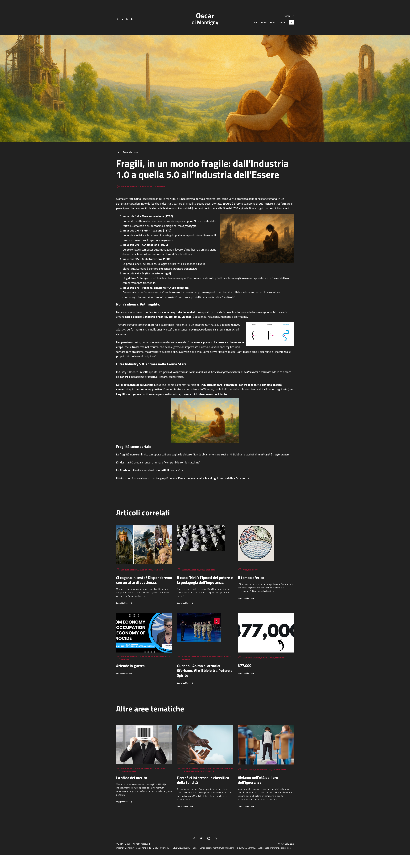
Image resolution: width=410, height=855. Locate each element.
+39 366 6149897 (247, 847)
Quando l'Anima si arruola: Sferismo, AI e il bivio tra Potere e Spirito (204, 670)
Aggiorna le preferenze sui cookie (274, 847)
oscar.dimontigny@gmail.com (220, 847)
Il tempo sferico (251, 577)
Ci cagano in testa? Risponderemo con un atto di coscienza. (144, 580)
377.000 (244, 665)
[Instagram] (127, 19)
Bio (256, 22)
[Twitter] (122, 19)
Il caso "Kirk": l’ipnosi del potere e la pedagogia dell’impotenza (205, 580)
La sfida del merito (131, 778)
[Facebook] (117, 19)
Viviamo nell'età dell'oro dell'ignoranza (258, 780)
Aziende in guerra (130, 666)
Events (273, 22)
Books (264, 22)
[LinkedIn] (132, 19)
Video (283, 22)
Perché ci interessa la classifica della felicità (203, 780)
